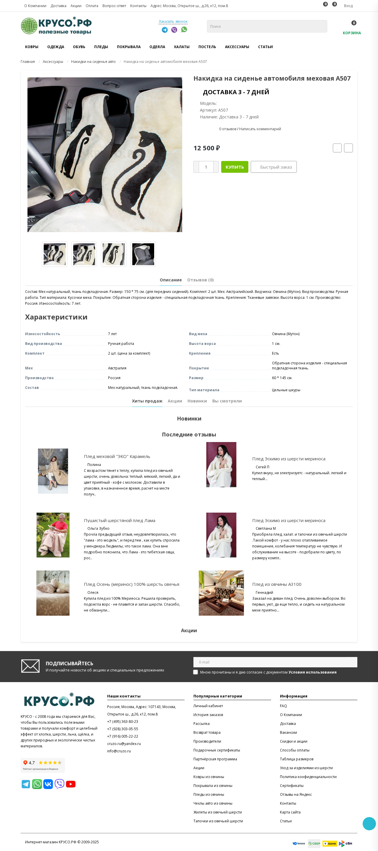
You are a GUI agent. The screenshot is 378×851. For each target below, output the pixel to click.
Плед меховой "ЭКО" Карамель (117, 456)
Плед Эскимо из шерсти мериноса (288, 459)
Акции (175, 401)
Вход (348, 5)
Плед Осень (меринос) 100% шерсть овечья (131, 584)
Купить (235, 167)
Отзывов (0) (200, 280)
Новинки (197, 401)
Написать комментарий (260, 128)
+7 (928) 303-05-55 (122, 728)
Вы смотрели (227, 401)
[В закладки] (337, 148)
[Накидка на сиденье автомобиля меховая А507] (104, 154)
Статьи (265, 46)
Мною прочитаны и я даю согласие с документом (268, 672)
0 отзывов (227, 128)
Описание (171, 280)
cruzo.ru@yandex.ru (124, 743)
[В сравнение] (348, 148)
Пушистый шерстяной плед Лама (119, 520)
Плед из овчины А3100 (277, 584)
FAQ (283, 705)
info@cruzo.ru (119, 751)
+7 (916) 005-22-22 (122, 736)
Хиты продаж (147, 401)
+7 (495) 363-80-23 (122, 721)
